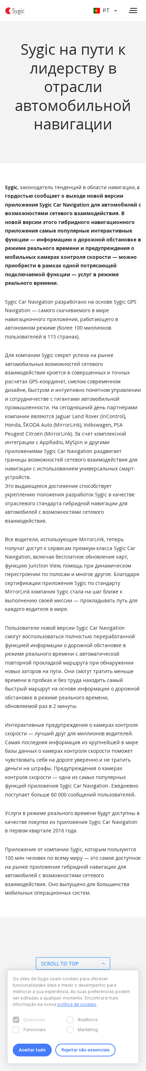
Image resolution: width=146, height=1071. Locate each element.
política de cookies (76, 1004)
